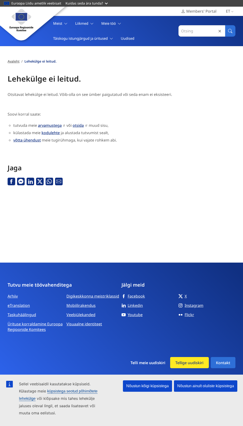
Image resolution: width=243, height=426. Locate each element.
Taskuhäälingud (22, 314)
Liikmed (81, 23)
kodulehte (51, 132)
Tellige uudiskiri (189, 362)
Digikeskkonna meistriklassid (92, 296)
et (228, 11)
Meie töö (108, 23)
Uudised (127, 38)
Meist (57, 23)
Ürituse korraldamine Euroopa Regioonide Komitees (35, 326)
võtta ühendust (27, 140)
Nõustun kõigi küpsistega (147, 386)
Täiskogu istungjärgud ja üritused (80, 38)
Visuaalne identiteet (84, 324)
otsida (78, 125)
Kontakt (223, 362)
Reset (219, 31)
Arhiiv (13, 296)
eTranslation (19, 305)
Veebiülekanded (80, 314)
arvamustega (50, 125)
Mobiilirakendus (81, 305)
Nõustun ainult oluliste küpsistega (205, 386)
